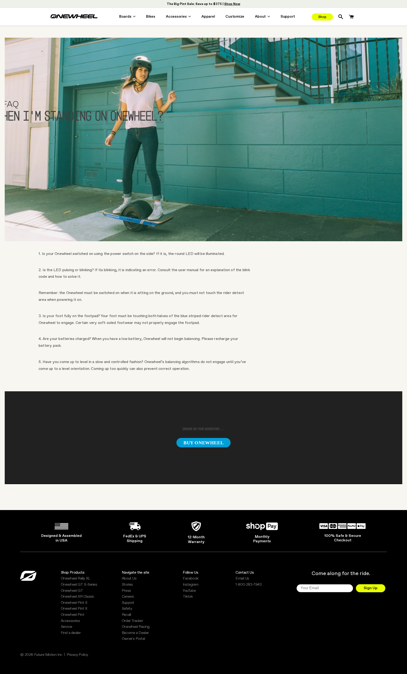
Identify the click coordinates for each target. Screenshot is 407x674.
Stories (127, 585)
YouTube (189, 591)
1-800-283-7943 (248, 585)
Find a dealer (71, 633)
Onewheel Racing (136, 627)
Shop (322, 17)
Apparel (208, 17)
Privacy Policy (77, 655)
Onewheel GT (72, 591)
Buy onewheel (203, 442)
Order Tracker (132, 621)
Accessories (70, 621)
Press (126, 591)
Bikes (150, 17)
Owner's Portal (133, 639)
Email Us (242, 578)
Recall (126, 615)
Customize (234, 17)
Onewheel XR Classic (77, 597)
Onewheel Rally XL (75, 578)
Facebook (191, 578)
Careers (128, 597)
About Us (129, 578)
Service (66, 627)
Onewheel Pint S (74, 603)
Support (288, 17)
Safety (127, 609)
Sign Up (371, 588)
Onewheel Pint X (74, 609)
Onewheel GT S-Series (79, 585)
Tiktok (188, 597)
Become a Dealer (135, 633)
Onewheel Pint (72, 615)
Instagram (190, 585)
